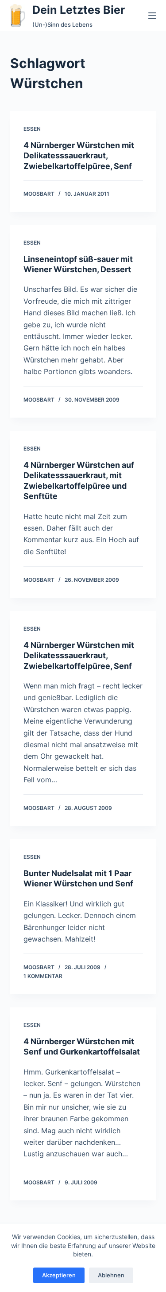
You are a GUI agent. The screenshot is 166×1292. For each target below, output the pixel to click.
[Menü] (152, 16)
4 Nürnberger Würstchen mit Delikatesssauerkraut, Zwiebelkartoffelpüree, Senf (78, 156)
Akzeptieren (59, 1275)
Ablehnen (111, 1275)
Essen (32, 128)
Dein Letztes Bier (78, 9)
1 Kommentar (42, 976)
